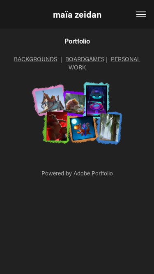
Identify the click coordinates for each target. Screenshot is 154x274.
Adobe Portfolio (93, 173)
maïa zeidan (77, 14)
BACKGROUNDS (35, 59)
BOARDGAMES (84, 59)
